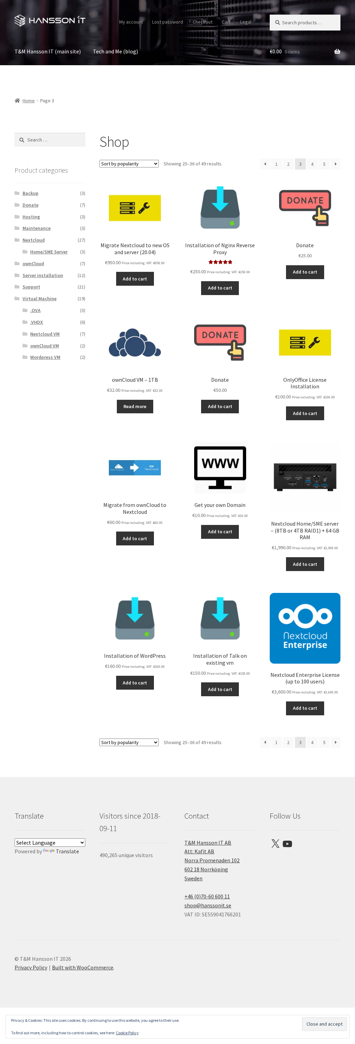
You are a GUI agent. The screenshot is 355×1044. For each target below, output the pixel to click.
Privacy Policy (31, 967)
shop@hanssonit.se (207, 905)
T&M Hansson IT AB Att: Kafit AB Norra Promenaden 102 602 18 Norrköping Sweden (212, 860)
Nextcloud (34, 240)
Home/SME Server (49, 252)
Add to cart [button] (135, 279)
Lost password (167, 22)
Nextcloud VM (45, 334)
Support (31, 287)
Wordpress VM (45, 357)
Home (29, 100)
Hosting (31, 217)
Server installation (43, 275)
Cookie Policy (127, 1032)
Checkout (203, 22)
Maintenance (37, 228)
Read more (134, 406)
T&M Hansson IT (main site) (48, 51)
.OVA (35, 310)
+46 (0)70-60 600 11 (207, 896)
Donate (30, 205)
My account (131, 22)
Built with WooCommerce (82, 967)
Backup (30, 193)
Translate (67, 851)
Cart (226, 22)
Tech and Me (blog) (115, 51)
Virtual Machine (40, 298)
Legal (245, 22)
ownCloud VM (44, 346)
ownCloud (33, 263)
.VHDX (36, 322)
